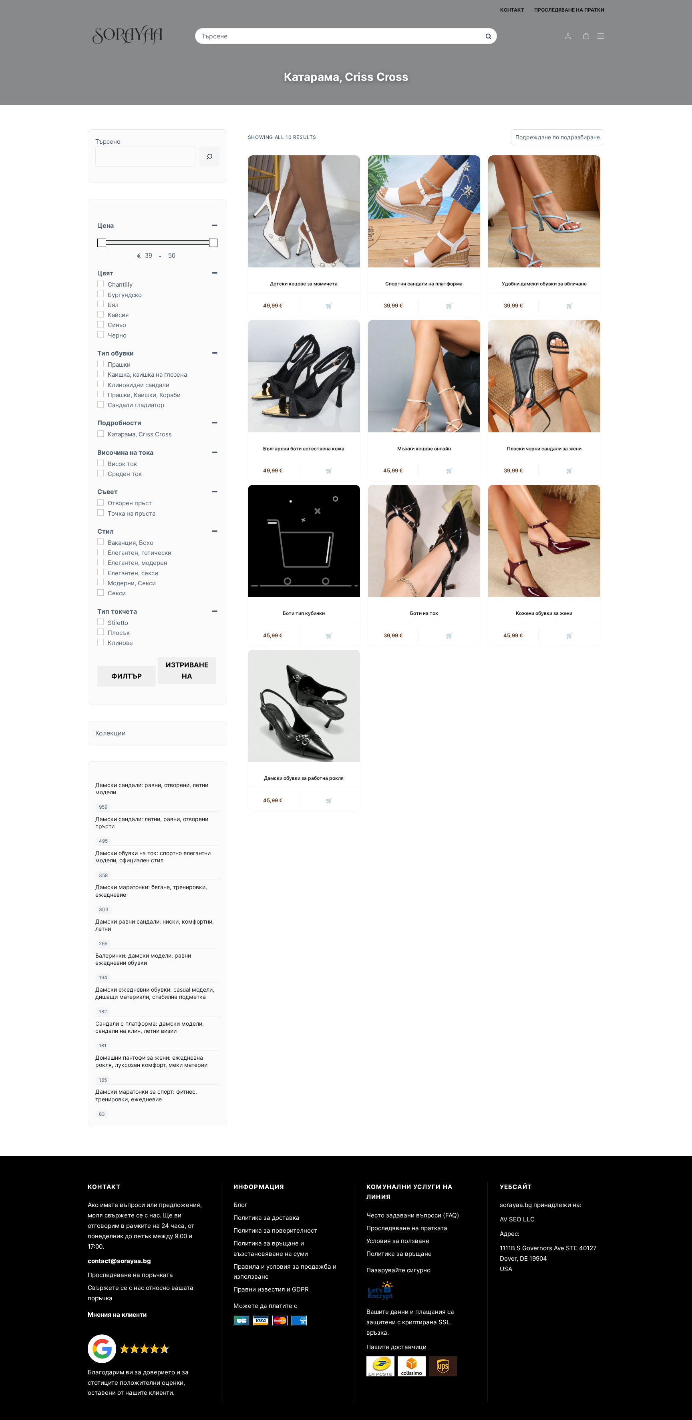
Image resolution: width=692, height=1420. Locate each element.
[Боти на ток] (424, 541)
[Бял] (100, 304)
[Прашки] (100, 364)
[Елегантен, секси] (100, 572)
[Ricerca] (209, 157)
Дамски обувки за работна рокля (304, 778)
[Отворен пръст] (100, 502)
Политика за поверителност (275, 1230)
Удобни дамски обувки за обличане (544, 284)
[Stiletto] (100, 622)
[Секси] (100, 592)
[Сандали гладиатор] (100, 404)
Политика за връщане (399, 1253)
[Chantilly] (100, 284)
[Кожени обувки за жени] (544, 541)
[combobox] (340, 36)
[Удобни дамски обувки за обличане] (544, 211)
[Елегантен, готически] (100, 552)
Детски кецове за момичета (304, 284)
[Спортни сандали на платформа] (424, 211)
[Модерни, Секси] (100, 582)
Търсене (108, 141)
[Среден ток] (100, 473)
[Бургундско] (100, 294)
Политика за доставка (266, 1217)
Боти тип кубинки (304, 613)
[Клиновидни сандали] (100, 384)
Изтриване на (187, 670)
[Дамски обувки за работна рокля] (304, 706)
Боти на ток (424, 613)
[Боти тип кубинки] (304, 541)
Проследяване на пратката (406, 1228)
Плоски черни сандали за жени (544, 449)
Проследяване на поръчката (130, 1275)
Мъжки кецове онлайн (424, 449)
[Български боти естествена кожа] (304, 376)
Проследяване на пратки (569, 10)
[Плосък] (100, 632)
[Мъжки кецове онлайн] (424, 376)
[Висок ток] (100, 463)
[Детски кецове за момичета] (304, 211)
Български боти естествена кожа (303, 449)
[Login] (568, 36)
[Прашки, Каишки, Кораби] (100, 394)
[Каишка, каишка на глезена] (100, 374)
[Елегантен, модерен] (100, 562)
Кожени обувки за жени (544, 613)
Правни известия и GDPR (271, 1289)
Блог (240, 1205)
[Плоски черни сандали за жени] (544, 376)
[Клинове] (100, 642)
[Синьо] (100, 324)
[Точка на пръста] (100, 512)
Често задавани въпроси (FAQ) (412, 1215)
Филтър (126, 676)
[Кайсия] (100, 314)
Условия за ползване (397, 1241)
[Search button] (488, 36)
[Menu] (600, 36)
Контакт (512, 10)
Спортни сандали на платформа (424, 284)
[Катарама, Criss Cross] (100, 433)
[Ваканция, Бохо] (100, 541)
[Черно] (100, 334)
